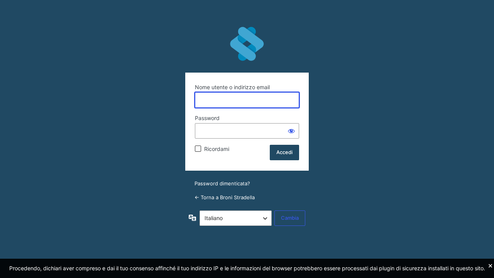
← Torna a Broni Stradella (225, 197)
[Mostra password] (291, 131)
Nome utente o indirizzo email (232, 87)
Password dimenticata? (222, 183)
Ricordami (216, 149)
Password (207, 118)
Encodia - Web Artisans (247, 44)
